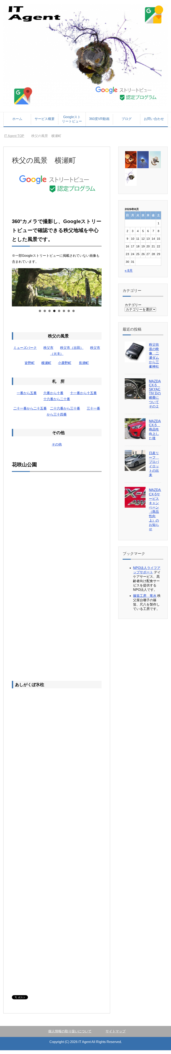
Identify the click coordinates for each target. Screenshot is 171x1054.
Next (96, 286)
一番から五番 (27, 393)
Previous (17, 286)
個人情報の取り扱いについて (70, 1031)
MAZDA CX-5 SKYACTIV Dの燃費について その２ (155, 393)
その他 (57, 444)
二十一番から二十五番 (30, 408)
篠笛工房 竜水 (144, 595)
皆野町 (30, 363)
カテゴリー (133, 305)
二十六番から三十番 (65, 408)
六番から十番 (53, 393)
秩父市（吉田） (71, 347)
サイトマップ (116, 1031)
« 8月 (129, 270)
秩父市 (48, 347)
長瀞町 (84, 363)
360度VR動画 (99, 119)
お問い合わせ (154, 119)
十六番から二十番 (56, 399)
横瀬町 (46, 363)
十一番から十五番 (83, 393)
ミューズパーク (25, 347)
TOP (14, 136)
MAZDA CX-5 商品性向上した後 (155, 429)
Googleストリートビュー (72, 119)
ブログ (127, 119)
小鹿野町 (64, 363)
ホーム (17, 119)
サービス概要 (45, 119)
